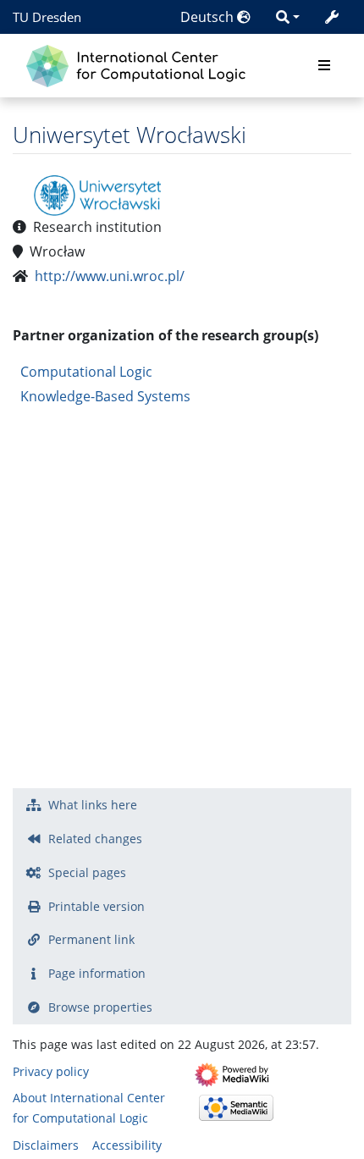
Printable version (96, 906)
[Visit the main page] (140, 63)
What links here (92, 805)
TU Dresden (47, 16)
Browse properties (100, 1007)
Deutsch (208, 17)
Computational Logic (86, 371)
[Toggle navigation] (324, 66)
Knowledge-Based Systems (105, 396)
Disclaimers (46, 1145)
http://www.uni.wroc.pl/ (110, 276)
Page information (97, 973)
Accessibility (127, 1145)
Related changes (95, 839)
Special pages (87, 872)
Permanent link (91, 939)
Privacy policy (51, 1071)
